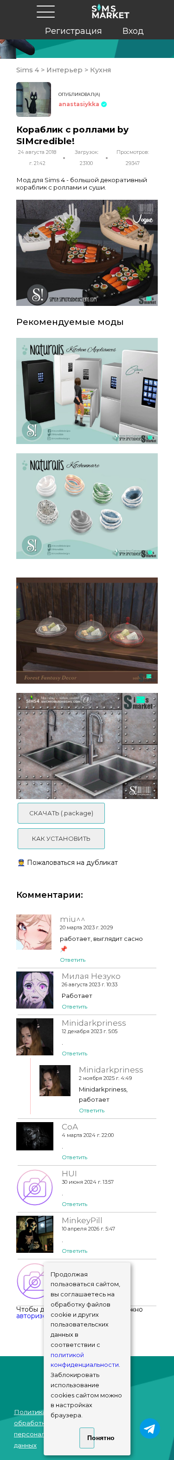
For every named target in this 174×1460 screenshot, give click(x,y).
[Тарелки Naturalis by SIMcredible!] (87, 506)
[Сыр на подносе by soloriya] (87, 631)
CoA (70, 1126)
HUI (69, 1173)
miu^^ (72, 919)
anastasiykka (78, 104)
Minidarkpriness (94, 1023)
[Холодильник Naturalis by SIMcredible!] (87, 391)
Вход (133, 31)
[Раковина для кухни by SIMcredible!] (87, 746)
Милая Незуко (91, 976)
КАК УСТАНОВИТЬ (61, 838)
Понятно (91, 1437)
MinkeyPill (82, 1220)
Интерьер (64, 70)
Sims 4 (28, 70)
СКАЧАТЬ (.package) (61, 813)
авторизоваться (42, 1316)
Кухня (99, 70)
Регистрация (73, 31)
